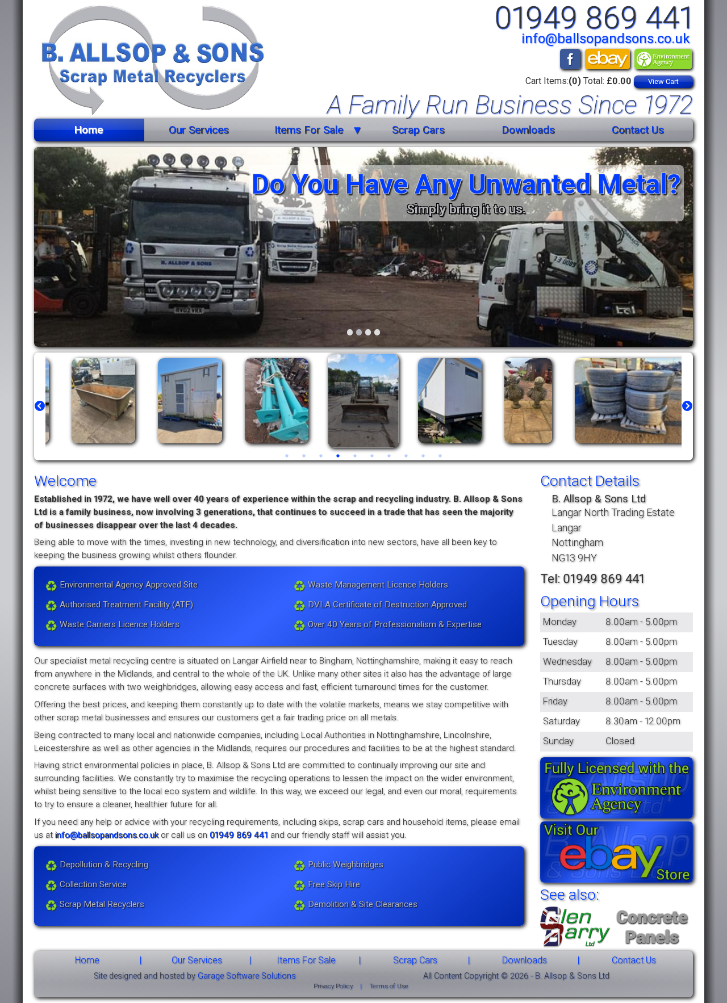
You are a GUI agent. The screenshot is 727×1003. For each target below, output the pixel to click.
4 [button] (338, 455)
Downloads (528, 129)
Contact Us (638, 129)
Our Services (199, 129)
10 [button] (440, 455)
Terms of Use (388, 986)
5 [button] (355, 455)
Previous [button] (39, 406)
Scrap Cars (418, 129)
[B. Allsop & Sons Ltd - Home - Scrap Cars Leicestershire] (149, 62)
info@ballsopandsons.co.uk (605, 39)
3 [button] (321, 455)
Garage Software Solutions (247, 976)
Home (88, 129)
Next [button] (687, 406)
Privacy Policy (333, 986)
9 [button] (423, 455)
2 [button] (304, 455)
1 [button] (287, 455)
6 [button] (372, 455)
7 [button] (389, 455)
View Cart (663, 81)
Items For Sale (308, 129)
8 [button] (406, 455)
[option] (103, 400)
